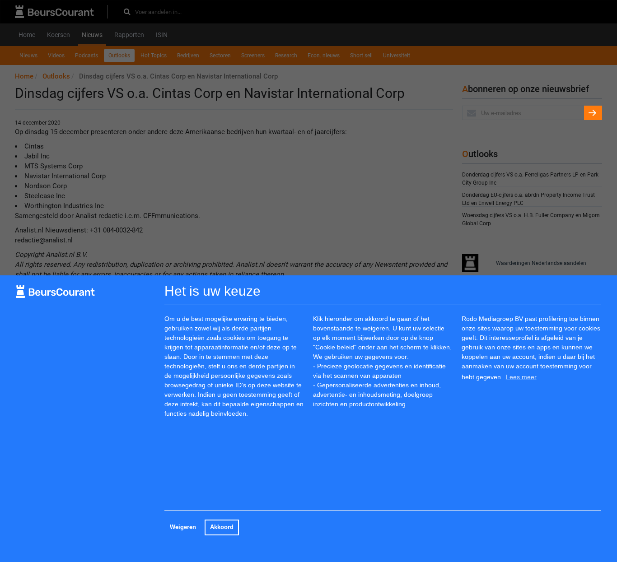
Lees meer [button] (521, 377)
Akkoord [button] (222, 527)
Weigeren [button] (183, 527)
